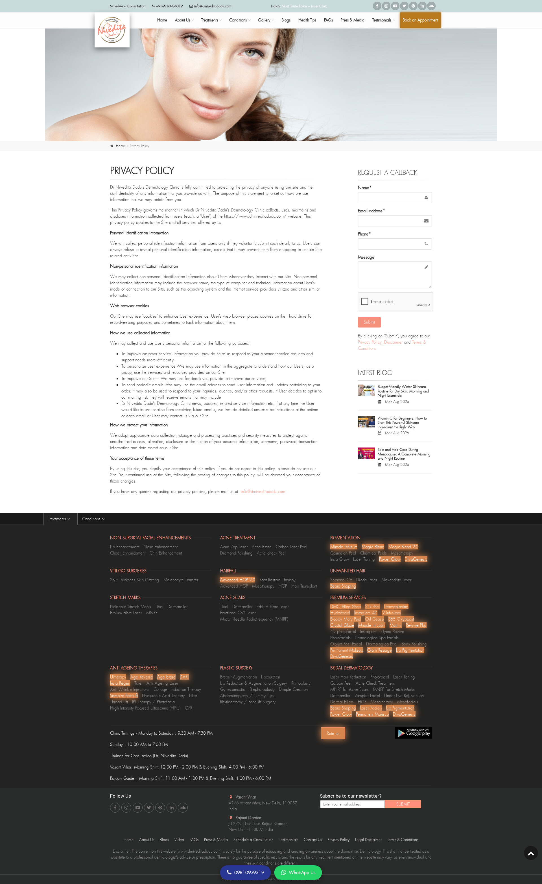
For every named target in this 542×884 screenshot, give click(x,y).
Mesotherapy (402, 553)
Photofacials (340, 637)
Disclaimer (393, 342)
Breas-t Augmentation (238, 677)
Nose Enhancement (160, 546)
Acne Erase (262, 546)
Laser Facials (371, 708)
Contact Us (313, 839)
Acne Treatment (237, 537)
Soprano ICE (341, 579)
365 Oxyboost (401, 619)
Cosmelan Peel (343, 553)
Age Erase (166, 677)
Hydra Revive (392, 631)
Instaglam (368, 631)
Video (179, 839)
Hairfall (228, 570)
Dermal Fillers (342, 701)
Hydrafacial (340, 612)
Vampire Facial (367, 695)
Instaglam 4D (365, 612)
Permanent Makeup (346, 650)
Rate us (333, 733)
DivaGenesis (416, 559)
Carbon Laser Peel (291, 546)
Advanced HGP (234, 586)
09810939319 (249, 872)
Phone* (364, 234)
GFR (188, 708)
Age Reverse (141, 677)
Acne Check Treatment (375, 683)
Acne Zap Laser (234, 546)
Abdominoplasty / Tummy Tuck (247, 695)
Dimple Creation (293, 689)
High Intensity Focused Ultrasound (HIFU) (145, 708)
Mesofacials (407, 701)
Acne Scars (232, 597)
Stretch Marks (125, 597)
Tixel (159, 606)
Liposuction (270, 677)
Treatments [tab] (57, 518)
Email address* (371, 210)
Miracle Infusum (343, 546)
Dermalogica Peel (381, 644)
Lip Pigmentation (410, 650)
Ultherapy (118, 677)
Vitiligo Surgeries (128, 570)
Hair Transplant (304, 586)
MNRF (152, 612)
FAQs (328, 20)
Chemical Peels (373, 553)
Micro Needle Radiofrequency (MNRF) (254, 619)
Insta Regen (120, 683)
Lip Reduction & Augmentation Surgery (253, 683)
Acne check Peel (271, 553)
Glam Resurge (379, 650)
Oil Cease (374, 619)
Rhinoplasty (301, 683)
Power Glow (390, 559)
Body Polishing (414, 644)
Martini (396, 625)
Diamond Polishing (236, 553)
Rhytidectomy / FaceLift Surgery (248, 701)
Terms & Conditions (402, 839)
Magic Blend (373, 546)
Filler (193, 695)
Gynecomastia (232, 689)
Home (162, 20)
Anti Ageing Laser (162, 683)
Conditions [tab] (92, 518)
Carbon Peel (340, 683)
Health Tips (307, 20)
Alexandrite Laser (396, 579)
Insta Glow (339, 559)
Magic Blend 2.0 (403, 546)
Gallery (264, 20)
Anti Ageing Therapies (134, 668)
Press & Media (352, 20)
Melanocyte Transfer (180, 579)
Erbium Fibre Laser (126, 612)
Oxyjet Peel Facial (346, 644)
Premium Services (348, 597)
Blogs (285, 20)
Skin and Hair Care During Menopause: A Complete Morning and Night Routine (404, 454)
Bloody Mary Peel (345, 619)
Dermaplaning (396, 606)
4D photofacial (343, 631)
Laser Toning (364, 559)
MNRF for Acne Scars (349, 689)
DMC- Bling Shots (345, 606)
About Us (182, 20)
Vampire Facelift (124, 695)
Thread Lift (119, 701)
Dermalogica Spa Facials (377, 637)
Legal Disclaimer (368, 839)
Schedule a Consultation (253, 839)
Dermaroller (177, 606)
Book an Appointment (420, 20)
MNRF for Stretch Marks (394, 689)
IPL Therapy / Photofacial (154, 701)
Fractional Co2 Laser (237, 612)
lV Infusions (391, 612)
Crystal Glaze (342, 625)
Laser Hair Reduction (348, 677)
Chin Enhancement (166, 553)
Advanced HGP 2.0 (237, 579)
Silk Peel (372, 606)
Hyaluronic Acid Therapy (163, 695)
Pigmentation (345, 537)
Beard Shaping (343, 586)
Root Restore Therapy (277, 579)
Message (366, 257)
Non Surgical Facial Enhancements (150, 537)
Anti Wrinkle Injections (129, 689)
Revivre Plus (416, 625)
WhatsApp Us (302, 872)
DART (184, 677)
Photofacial (379, 677)
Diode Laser (366, 579)
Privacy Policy (369, 342)
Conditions (238, 20)
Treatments (209, 20)
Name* (365, 187)
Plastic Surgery (236, 668)
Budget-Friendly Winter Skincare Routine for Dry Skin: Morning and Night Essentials (403, 391)
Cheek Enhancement (127, 553)
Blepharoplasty (262, 689)
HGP (283, 586)
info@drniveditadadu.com (212, 6)
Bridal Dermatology (351, 668)
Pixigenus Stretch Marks (130, 606)
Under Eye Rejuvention (404, 695)
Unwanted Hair (347, 570)
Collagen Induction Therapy (177, 689)
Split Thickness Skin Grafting (134, 579)
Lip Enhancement (124, 546)
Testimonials (381, 20)
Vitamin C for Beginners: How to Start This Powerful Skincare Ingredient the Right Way (402, 422)
